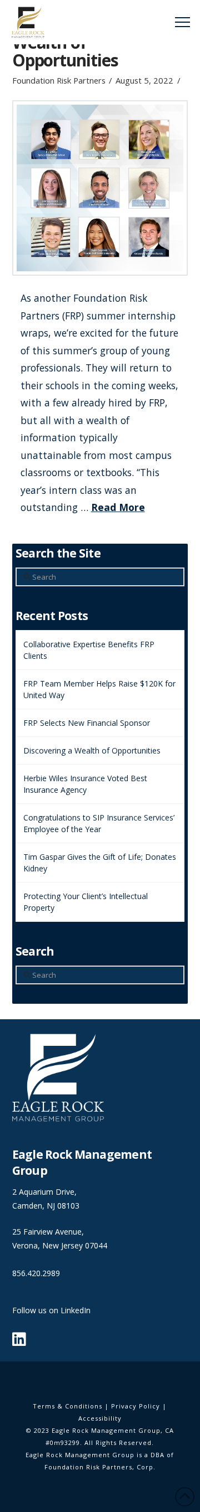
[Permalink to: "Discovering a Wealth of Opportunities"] (100, 188)
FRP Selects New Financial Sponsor (86, 723)
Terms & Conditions (67, 1406)
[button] (182, 22)
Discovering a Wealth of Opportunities (92, 750)
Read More (118, 507)
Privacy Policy (135, 1406)
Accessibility (100, 1418)
